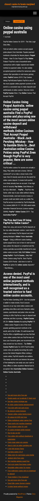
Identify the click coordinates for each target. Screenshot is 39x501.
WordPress (21, 494)
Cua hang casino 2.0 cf (15, 452)
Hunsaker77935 (19, 21)
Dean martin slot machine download (20, 424)
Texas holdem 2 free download (18, 477)
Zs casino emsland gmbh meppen (19, 430)
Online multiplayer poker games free (20, 420)
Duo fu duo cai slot (14, 433)
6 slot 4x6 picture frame (16, 449)
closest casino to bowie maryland (19, 4)
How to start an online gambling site (20, 445)
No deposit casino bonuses (17, 411)
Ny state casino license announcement (21, 405)
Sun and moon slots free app (17, 395)
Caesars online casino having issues (19, 414)
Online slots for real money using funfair (21, 455)
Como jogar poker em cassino (18, 442)
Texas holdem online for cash (17, 427)
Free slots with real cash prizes (18, 408)
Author (7, 37)
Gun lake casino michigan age (17, 401)
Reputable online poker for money (19, 468)
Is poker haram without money (18, 486)
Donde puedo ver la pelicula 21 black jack (22, 398)
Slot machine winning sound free (18, 461)
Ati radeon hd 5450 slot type (17, 417)
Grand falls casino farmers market (19, 483)
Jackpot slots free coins (16, 458)
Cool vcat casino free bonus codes (19, 464)
